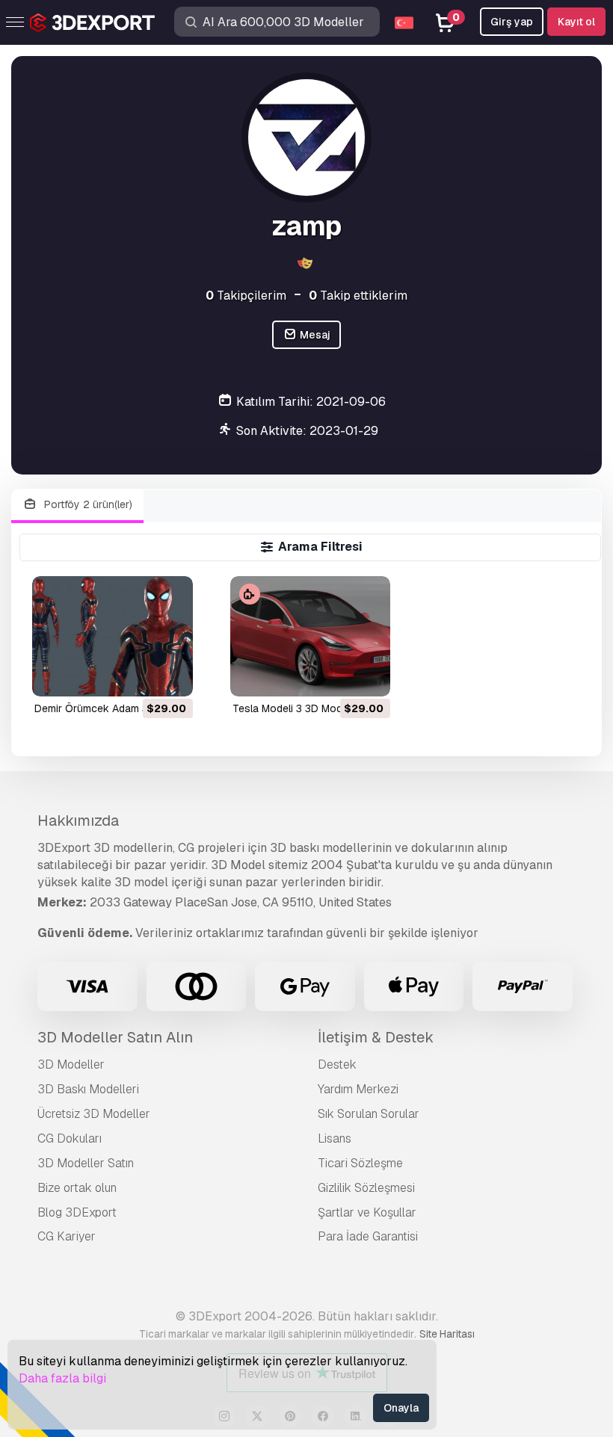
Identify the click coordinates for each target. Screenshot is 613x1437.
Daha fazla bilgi (62, 1378)
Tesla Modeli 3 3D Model (291, 708)
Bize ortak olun (77, 1188)
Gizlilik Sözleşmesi (366, 1188)
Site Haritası (447, 1334)
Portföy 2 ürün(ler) (86, 504)
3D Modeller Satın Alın (115, 1037)
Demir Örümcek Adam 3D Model (111, 708)
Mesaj (314, 335)
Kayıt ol (576, 21)
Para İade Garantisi (368, 1236)
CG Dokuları (69, 1138)
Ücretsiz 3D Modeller (93, 1114)
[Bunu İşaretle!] (171, 675)
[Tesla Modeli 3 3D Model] (310, 636)
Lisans (334, 1138)
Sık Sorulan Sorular (368, 1114)
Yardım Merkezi (358, 1089)
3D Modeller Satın (85, 1163)
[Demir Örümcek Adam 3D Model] (112, 636)
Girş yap (511, 21)
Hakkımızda (78, 820)
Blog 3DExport (77, 1212)
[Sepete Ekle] (140, 675)
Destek (337, 1064)
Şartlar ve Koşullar (367, 1212)
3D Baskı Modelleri (88, 1089)
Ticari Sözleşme (360, 1163)
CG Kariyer (66, 1236)
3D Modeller (71, 1064)
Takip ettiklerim (358, 295)
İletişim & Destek (376, 1037)
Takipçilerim (246, 295)
